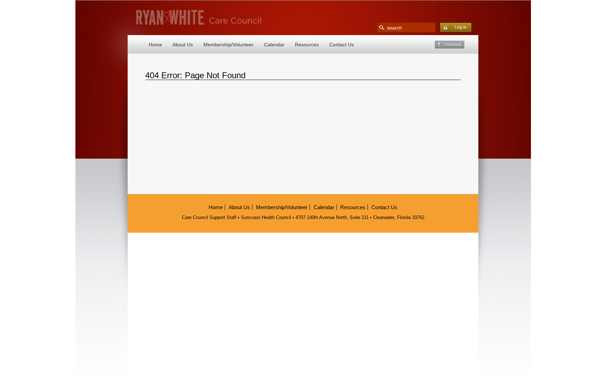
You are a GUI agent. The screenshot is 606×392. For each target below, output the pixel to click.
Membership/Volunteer (228, 44)
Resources (307, 44)
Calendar (274, 44)
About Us (183, 44)
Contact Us (341, 44)
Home (155, 44)
